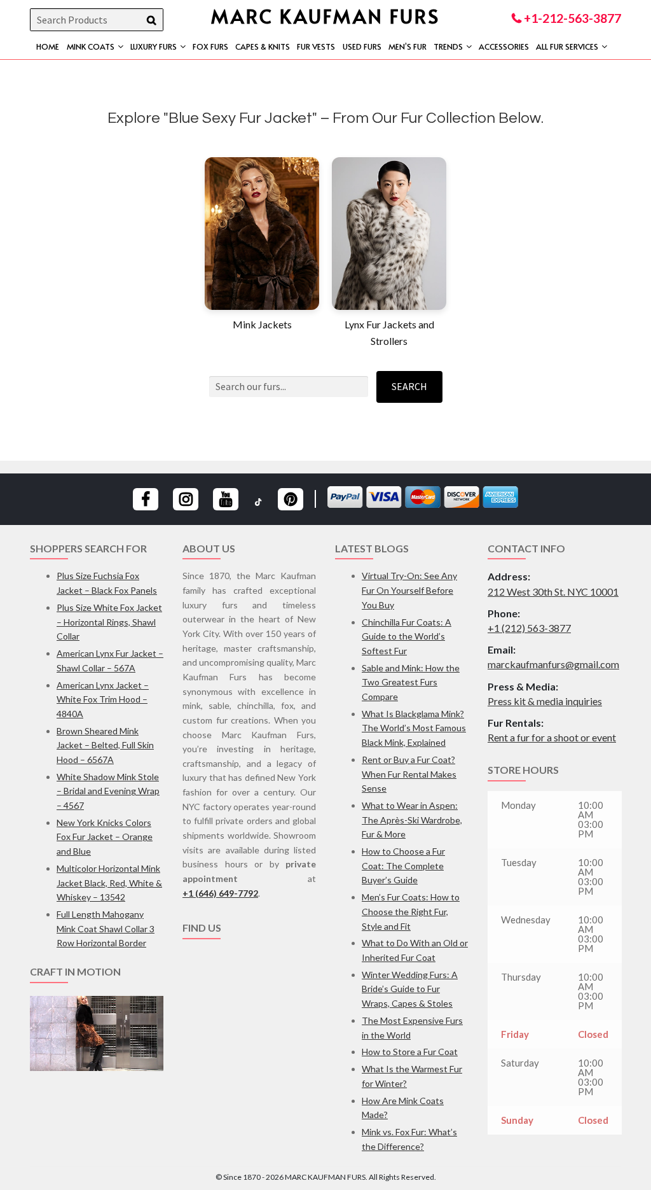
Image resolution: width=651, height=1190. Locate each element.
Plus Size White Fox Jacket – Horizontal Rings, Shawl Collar (109, 621)
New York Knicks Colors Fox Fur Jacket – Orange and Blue (105, 837)
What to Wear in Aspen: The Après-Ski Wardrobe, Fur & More (412, 819)
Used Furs (362, 46)
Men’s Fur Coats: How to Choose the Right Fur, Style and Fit (411, 911)
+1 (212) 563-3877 (529, 628)
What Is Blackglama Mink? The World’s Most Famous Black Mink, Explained (414, 728)
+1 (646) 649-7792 (220, 893)
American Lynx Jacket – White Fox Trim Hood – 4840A (103, 699)
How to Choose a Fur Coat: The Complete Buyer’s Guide (403, 865)
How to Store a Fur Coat (410, 1051)
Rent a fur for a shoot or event (552, 737)
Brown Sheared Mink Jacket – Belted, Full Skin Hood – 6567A (105, 745)
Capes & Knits (262, 46)
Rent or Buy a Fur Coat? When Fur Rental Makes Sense (409, 774)
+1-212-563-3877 (571, 18)
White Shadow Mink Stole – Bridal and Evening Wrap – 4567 (108, 791)
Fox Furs (210, 46)
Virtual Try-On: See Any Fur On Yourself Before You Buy (409, 590)
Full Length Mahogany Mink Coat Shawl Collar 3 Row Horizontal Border (105, 928)
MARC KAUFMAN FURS (325, 16)
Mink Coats (90, 46)
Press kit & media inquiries (545, 701)
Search (409, 386)
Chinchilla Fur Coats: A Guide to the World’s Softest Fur (406, 636)
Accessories (504, 46)
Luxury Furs (153, 46)
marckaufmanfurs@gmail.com (553, 664)
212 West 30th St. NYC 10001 (553, 591)
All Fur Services (567, 46)
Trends (448, 46)
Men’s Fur (407, 46)
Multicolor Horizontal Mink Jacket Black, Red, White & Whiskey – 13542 (109, 882)
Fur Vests (316, 46)
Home (47, 46)
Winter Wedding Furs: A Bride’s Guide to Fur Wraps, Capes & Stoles (410, 989)
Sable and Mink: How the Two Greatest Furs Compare (411, 682)
